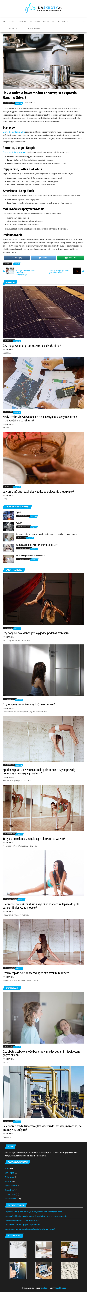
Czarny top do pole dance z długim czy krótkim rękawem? (36, 973)
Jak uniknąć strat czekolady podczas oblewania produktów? (38, 492)
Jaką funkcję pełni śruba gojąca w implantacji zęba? (23, 1225)
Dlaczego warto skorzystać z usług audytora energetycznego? (25, 273)
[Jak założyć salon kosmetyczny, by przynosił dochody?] (8, 548)
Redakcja (31, 103)
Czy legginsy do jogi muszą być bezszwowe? (29, 704)
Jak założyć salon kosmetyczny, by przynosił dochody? (37, 545)
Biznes (11, 22)
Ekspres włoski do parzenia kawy (14, 152)
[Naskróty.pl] (4, 21)
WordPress (44, 1288)
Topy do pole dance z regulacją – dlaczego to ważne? (34, 839)
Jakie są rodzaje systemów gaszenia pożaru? (59, 272)
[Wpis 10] (8, 526)
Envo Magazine (60, 1288)
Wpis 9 (18, 512)
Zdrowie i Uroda (34, 29)
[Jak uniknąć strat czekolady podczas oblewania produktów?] (43, 458)
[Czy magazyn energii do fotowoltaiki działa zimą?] (43, 312)
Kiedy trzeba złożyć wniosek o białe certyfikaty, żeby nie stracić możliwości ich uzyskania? (40, 418)
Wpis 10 (19, 523)
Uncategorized (10, 1194)
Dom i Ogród (35, 22)
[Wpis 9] (8, 515)
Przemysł (22, 22)
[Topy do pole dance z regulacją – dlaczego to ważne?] (43, 807)
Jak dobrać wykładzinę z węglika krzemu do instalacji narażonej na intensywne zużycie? (42, 1128)
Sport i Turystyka (17, 29)
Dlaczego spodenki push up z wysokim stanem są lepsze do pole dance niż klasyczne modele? (41, 906)
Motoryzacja (49, 22)
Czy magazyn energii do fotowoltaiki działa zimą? (32, 346)
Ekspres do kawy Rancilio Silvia (14, 132)
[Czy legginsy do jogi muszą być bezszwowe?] (43, 670)
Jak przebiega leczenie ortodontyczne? (31, 555)
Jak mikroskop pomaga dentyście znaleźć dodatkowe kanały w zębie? (30, 1229)
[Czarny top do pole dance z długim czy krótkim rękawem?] (43, 942)
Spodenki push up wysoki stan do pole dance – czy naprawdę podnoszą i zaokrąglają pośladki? (39, 771)
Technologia (63, 22)
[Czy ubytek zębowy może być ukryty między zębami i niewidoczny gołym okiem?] (8, 537)
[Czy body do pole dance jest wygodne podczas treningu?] (43, 599)
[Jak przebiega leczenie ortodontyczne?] (8, 559)
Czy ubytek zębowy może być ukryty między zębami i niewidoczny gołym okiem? (46, 534)
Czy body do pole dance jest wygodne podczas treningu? (36, 633)
